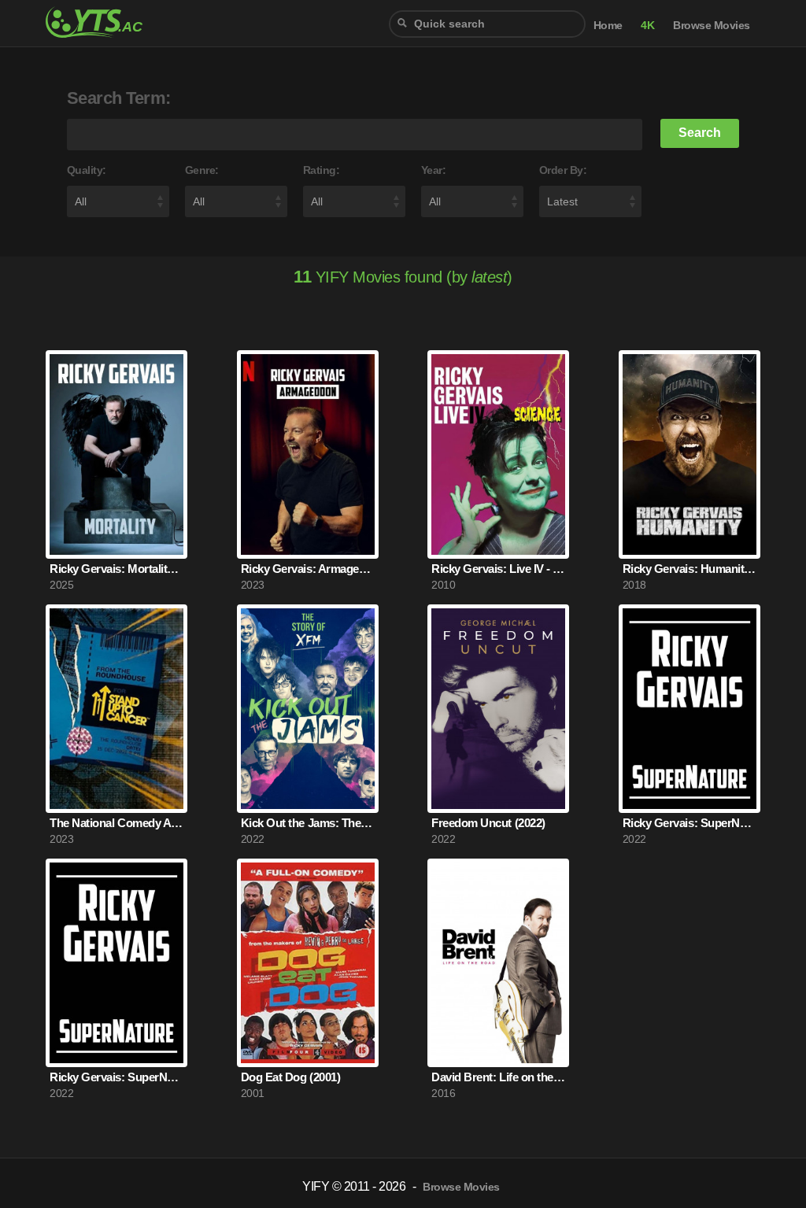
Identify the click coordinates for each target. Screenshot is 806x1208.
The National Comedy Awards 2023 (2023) (116, 822)
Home (608, 25)
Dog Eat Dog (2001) (290, 1077)
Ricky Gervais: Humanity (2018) (689, 568)
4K (647, 25)
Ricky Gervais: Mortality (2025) (116, 568)
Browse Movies (711, 25)
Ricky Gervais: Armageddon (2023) (308, 568)
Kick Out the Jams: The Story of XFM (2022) (308, 822)
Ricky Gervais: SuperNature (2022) (689, 822)
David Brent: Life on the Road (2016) (498, 1077)
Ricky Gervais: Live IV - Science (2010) (498, 568)
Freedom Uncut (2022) (488, 822)
